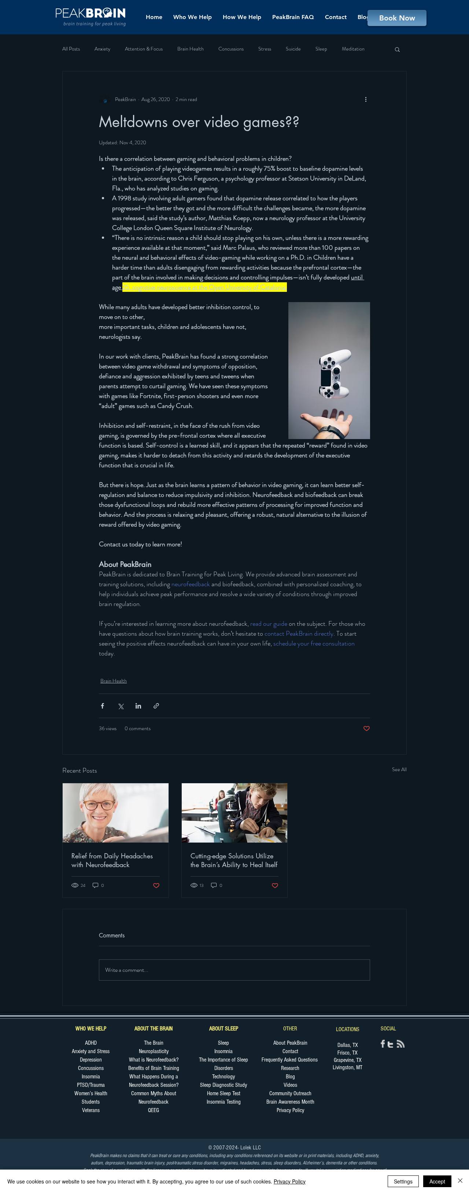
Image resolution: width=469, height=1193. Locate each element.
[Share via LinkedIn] (138, 705)
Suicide (293, 48)
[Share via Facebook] (102, 705)
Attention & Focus (144, 48)
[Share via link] (156, 705)
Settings (403, 1181)
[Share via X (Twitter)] (120, 705)
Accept (437, 1181)
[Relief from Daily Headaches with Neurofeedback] (116, 813)
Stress (264, 48)
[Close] (460, 1181)
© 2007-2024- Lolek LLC (234, 1147)
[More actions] (365, 99)
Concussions (231, 48)
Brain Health (190, 48)
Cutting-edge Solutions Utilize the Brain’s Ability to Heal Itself (234, 860)
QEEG (153, 1110)
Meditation (353, 48)
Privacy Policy (290, 1181)
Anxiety (102, 48)
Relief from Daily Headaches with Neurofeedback (112, 860)
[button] (397, 49)
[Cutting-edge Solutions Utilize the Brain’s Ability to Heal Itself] (235, 813)
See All (399, 769)
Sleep (321, 48)
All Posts (71, 48)
